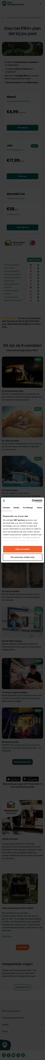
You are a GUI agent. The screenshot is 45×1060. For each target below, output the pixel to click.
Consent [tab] (6, 508)
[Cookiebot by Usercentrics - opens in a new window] (32, 500)
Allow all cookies (22, 549)
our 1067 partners (18, 520)
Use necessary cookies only (22, 557)
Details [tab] (16, 508)
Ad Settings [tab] (28, 508)
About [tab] (39, 508)
